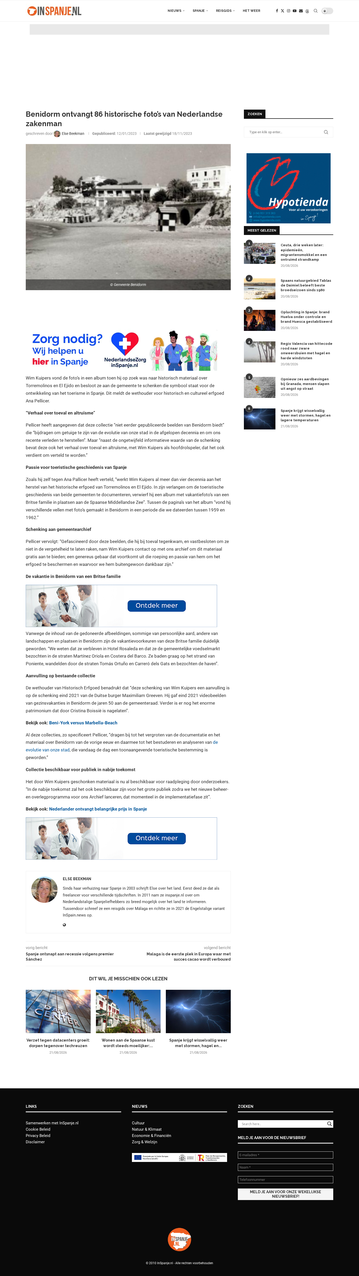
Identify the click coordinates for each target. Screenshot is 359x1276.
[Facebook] (277, 10)
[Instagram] (288, 10)
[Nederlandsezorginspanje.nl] (121, 332)
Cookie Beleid (38, 1129)
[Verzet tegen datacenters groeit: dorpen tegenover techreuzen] (58, 1011)
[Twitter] (282, 10)
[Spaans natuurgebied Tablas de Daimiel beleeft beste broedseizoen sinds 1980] (259, 288)
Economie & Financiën (151, 1135)
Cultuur (138, 1123)
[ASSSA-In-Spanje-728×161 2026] (121, 588)
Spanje (199, 11)
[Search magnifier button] (329, 1124)
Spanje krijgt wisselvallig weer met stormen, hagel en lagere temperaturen (306, 415)
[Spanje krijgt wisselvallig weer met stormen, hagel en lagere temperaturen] (198, 1011)
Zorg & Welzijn (144, 1142)
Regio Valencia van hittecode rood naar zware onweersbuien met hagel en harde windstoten (306, 351)
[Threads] (307, 10)
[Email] (301, 10)
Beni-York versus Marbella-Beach (83, 722)
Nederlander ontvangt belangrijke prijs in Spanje (98, 809)
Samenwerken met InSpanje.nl (52, 1123)
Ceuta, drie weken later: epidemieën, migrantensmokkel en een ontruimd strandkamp (304, 252)
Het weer (251, 11)
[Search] (315, 10)
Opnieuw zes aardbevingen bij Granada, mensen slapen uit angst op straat (305, 384)
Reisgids (224, 11)
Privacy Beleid (38, 1135)
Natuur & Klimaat (147, 1129)
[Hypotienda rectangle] (289, 155)
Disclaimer (35, 1142)
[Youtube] (294, 10)
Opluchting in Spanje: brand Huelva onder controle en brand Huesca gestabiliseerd (306, 317)
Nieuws (174, 11)
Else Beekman (77, 879)
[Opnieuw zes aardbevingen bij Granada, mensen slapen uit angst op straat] (259, 387)
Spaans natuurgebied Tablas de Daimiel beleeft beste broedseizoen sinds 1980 (306, 285)
